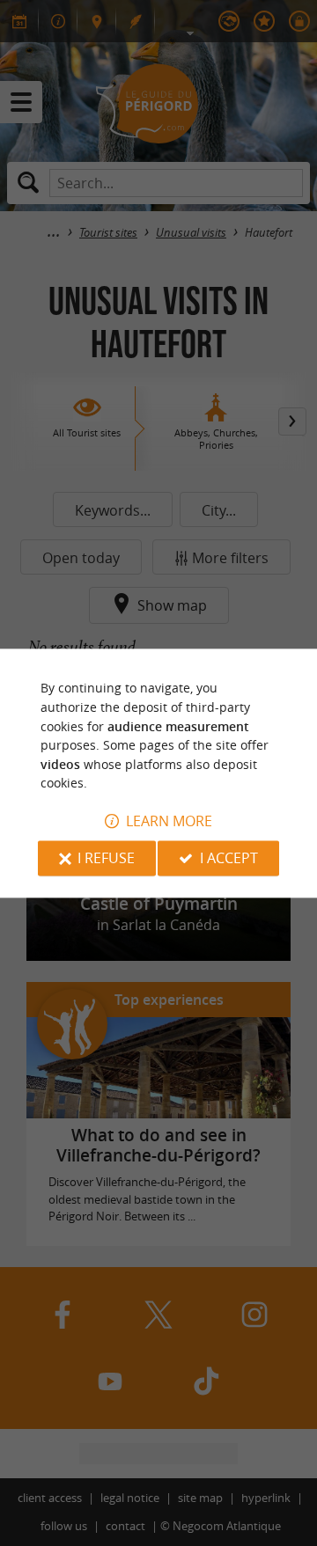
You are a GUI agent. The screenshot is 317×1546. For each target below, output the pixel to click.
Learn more (169, 821)
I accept (229, 858)
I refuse (106, 858)
